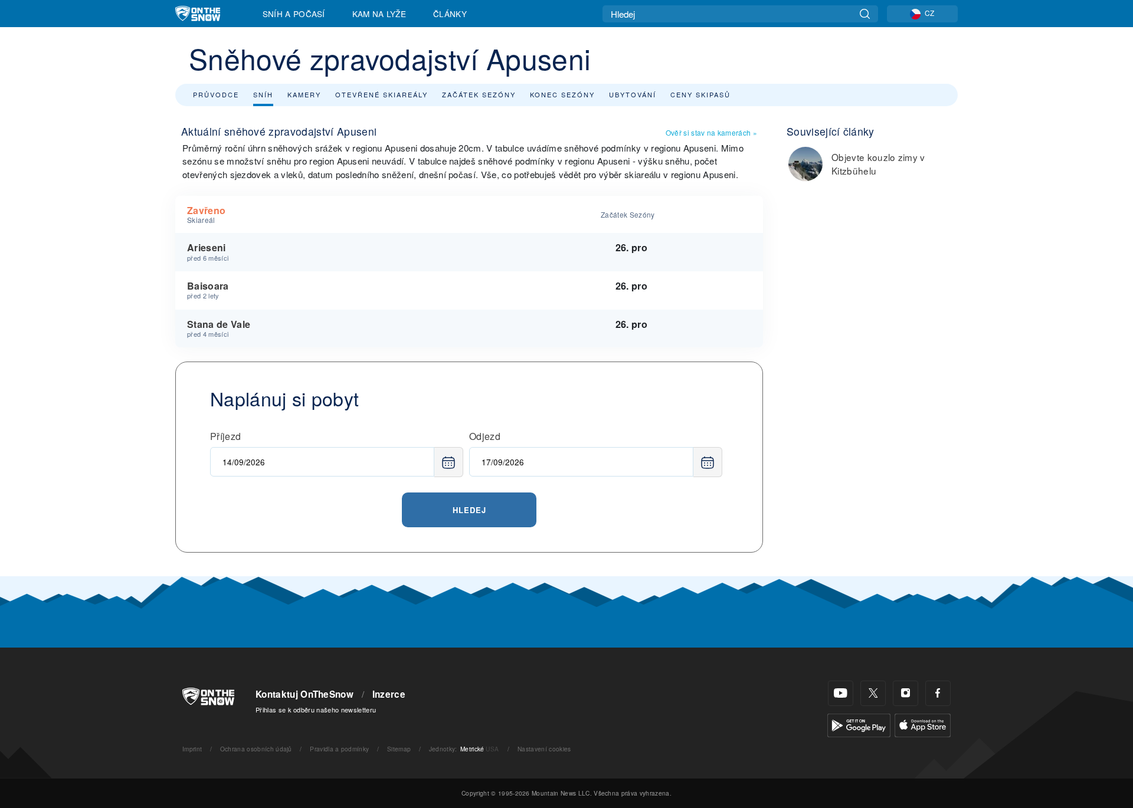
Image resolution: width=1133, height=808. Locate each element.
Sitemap (399, 748)
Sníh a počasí (294, 13)
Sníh (263, 94)
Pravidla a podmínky (339, 748)
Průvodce (216, 94)
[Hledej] (865, 13)
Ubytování (632, 94)
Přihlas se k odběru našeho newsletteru (316, 709)
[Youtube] (840, 693)
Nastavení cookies (544, 748)
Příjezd (225, 436)
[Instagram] (905, 693)
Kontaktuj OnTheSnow (304, 694)
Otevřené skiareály (381, 94)
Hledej (469, 509)
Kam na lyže (379, 13)
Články (450, 13)
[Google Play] (858, 724)
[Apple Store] (923, 724)
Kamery (304, 94)
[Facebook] (938, 693)
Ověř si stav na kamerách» (711, 132)
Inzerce (388, 694)
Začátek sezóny (479, 94)
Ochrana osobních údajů (256, 748)
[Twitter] (873, 693)
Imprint (192, 748)
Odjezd (484, 436)
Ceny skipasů (700, 94)
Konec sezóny (562, 94)
